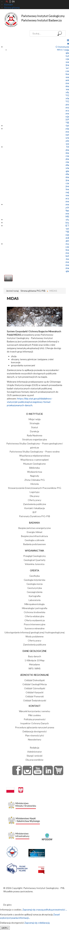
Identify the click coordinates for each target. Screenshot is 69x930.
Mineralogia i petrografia (34, 608)
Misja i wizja (63, 49)
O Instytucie (62, 46)
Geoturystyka (34, 587)
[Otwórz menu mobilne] (68, 40)
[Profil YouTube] (38, 770)
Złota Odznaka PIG (34, 479)
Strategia (34, 423)
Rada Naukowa (34, 435)
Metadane (34, 664)
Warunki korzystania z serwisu (34, 711)
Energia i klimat (34, 532)
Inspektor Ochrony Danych (34, 723)
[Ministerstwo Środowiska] (22, 804)
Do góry (7, 904)
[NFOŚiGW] (47, 834)
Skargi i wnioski (34, 755)
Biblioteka (34, 467)
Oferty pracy (34, 500)
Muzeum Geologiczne (34, 463)
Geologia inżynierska (34, 579)
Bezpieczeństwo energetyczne (34, 528)
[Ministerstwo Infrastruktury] (18, 834)
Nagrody (34, 475)
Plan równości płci (34, 735)
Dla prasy (34, 496)
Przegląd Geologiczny (34, 555)
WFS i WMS (34, 668)
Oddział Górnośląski (34, 688)
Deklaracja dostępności (35, 731)
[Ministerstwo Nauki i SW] (24, 819)
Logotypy (35, 492)
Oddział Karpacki (34, 692)
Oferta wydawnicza (34, 620)
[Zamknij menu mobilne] (68, 43)
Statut (34, 427)
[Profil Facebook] (17, 770)
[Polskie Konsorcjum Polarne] (17, 867)
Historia (34, 483)
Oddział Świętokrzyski (34, 700)
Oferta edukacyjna (34, 616)
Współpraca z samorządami (34, 459)
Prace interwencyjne (34, 624)
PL (7, 1)
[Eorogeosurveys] (36, 851)
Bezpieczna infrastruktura (34, 536)
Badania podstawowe (34, 544)
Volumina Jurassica (34, 564)
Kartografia (35, 596)
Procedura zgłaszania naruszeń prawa (34, 727)
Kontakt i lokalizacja (34, 508)
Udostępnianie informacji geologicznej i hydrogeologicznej (34, 632)
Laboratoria (35, 600)
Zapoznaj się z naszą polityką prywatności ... (44, 909)
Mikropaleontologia (34, 604)
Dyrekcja (34, 431)
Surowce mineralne (35, 628)
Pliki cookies (34, 715)
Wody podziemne (34, 636)
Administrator (34, 751)
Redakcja (34, 747)
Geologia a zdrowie (34, 540)
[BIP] (41, 867)
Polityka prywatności (34, 719)
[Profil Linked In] (48, 770)
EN (13, 1)
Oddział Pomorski (34, 696)
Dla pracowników (34, 759)
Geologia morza (34, 583)
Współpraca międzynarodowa (34, 455)
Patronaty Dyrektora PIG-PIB (34, 516)
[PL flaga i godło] (14, 786)
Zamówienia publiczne (34, 504)
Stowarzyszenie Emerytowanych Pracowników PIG (34, 487)
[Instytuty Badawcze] (12, 851)
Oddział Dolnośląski (34, 680)
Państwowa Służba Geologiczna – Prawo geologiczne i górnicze (34, 445)
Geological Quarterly (34, 560)
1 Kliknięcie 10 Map (35, 660)
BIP (67, 119)
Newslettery (34, 739)
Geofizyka (34, 575)
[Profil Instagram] (27, 770)
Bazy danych (34, 656)
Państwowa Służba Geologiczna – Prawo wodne (35, 451)
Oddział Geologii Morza (34, 684)
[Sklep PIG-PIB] (58, 770)
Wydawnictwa (34, 471)
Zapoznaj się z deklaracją (37, 922)
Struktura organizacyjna (34, 439)
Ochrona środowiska (34, 612)
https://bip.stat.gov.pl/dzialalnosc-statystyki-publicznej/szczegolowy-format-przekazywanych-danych (29, 402)
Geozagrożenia (34, 592)
